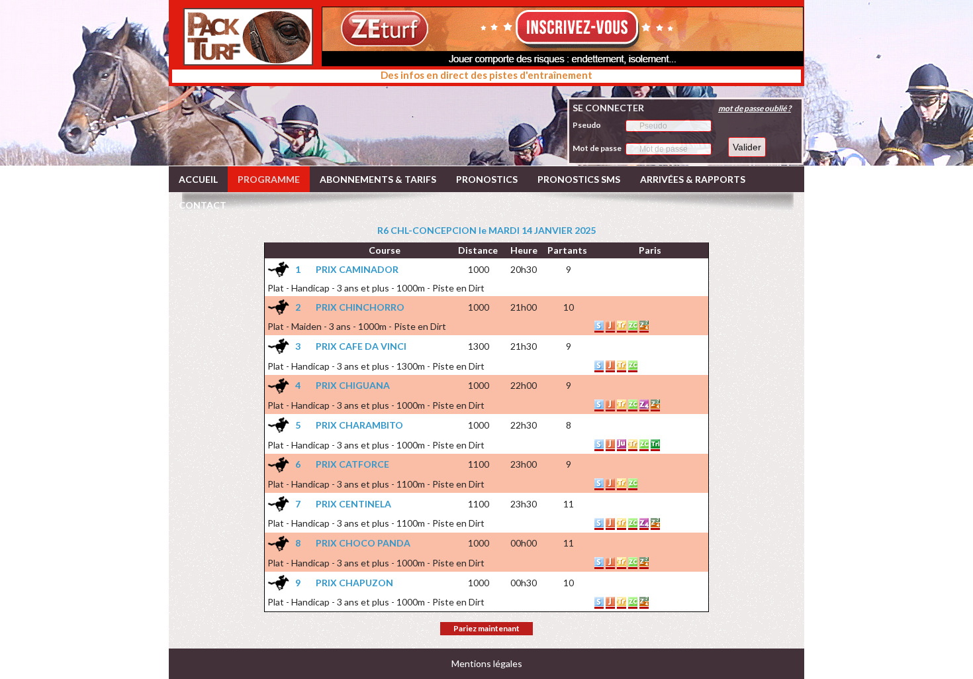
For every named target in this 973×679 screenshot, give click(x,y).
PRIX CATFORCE (352, 464)
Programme (269, 179)
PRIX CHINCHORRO (360, 307)
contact (202, 205)
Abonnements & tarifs (378, 179)
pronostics (487, 179)
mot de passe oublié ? (754, 108)
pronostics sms (578, 179)
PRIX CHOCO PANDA (363, 542)
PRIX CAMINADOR (357, 269)
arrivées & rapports (692, 179)
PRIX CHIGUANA (353, 385)
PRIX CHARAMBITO (359, 425)
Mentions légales (486, 663)
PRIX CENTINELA (353, 503)
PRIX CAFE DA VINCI (361, 346)
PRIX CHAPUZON (354, 582)
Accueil (198, 179)
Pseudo (587, 125)
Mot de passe (597, 148)
